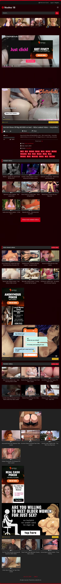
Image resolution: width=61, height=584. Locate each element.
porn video (35, 156)
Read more (38, 141)
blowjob (32, 151)
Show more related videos (30, 219)
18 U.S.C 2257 (27, 576)
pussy (42, 156)
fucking (54, 151)
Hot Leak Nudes (29, 143)
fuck (43, 151)
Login (51, 2)
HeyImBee (28, 148)
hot (30, 153)
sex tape (53, 156)
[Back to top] (56, 579)
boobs (38, 151)
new (50, 153)
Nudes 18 (9, 7)
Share (35, 131)
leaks (45, 153)
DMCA (36, 576)
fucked (48, 151)
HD (22, 151)
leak (34, 153)
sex (47, 156)
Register (57, 2)
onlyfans (24, 156)
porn (29, 156)
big (27, 151)
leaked (39, 153)
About (25, 131)
